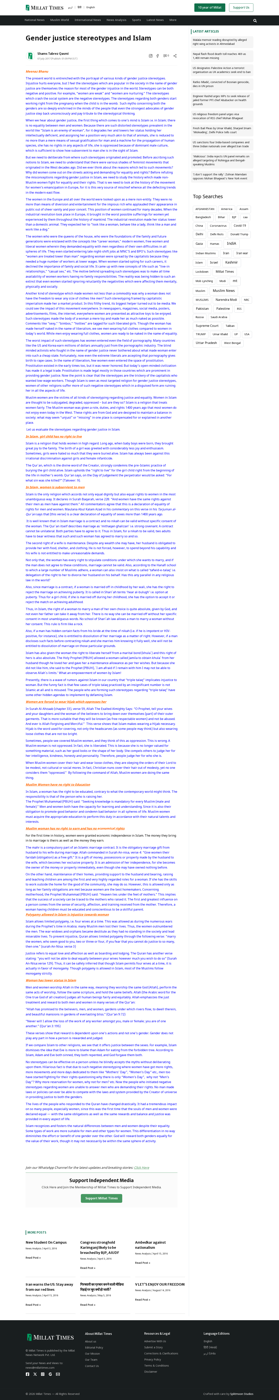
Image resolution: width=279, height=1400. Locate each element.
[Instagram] (43, 1374)
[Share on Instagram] (151, 56)
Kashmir (231, 263)
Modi (222, 281)
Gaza (199, 244)
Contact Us (92, 1366)
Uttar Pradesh (206, 343)
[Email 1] (58, 1374)
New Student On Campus (46, 1242)
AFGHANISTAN (204, 209)
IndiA (231, 244)
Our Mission (92, 1354)
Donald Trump (239, 234)
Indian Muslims (206, 253)
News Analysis (33, 1248)
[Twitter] (35, 1374)
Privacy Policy (152, 1360)
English (208, 1341)
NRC (246, 300)
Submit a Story (153, 1347)
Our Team (91, 1360)
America (226, 209)
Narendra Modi (226, 300)
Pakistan (202, 309)
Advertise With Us (155, 1341)
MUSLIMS (202, 300)
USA (246, 334)
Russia (199, 317)
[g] (50, 1374)
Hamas (214, 244)
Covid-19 (240, 226)
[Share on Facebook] (158, 56)
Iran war (242, 253)
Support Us (241, 8)
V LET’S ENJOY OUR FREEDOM (160, 1284)
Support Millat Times (101, 1199)
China (199, 226)
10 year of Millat (209, 8)
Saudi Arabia (219, 317)
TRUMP (201, 334)
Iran (226, 253)
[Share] (175, 55)
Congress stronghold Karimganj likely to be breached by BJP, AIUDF (99, 1247)
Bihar (221, 217)
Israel (214, 263)
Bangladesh (203, 217)
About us (90, 1342)
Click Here (141, 1168)
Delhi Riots (217, 234)
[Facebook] (27, 1374)
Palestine (223, 309)
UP (236, 334)
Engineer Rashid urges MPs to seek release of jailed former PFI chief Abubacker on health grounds (221, 100)
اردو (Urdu (210, 1354)
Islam (199, 263)
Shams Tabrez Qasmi (53, 53)
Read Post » (33, 1258)
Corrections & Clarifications (161, 1354)
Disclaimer (150, 1372)
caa (245, 217)
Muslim (200, 291)
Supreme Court (207, 326)
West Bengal (232, 343)
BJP (234, 217)
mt (235, 281)
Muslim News (224, 291)
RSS (239, 309)
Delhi (199, 234)
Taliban (230, 326)
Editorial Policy (94, 1348)
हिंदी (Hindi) (210, 1347)
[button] (255, 20)
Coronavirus (218, 226)
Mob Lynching (204, 281)
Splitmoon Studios (241, 1394)
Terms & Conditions (156, 1366)
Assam (244, 209)
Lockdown (201, 272)
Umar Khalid (220, 334)
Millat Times (225, 272)
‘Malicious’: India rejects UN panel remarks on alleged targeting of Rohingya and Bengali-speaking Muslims (221, 160)
